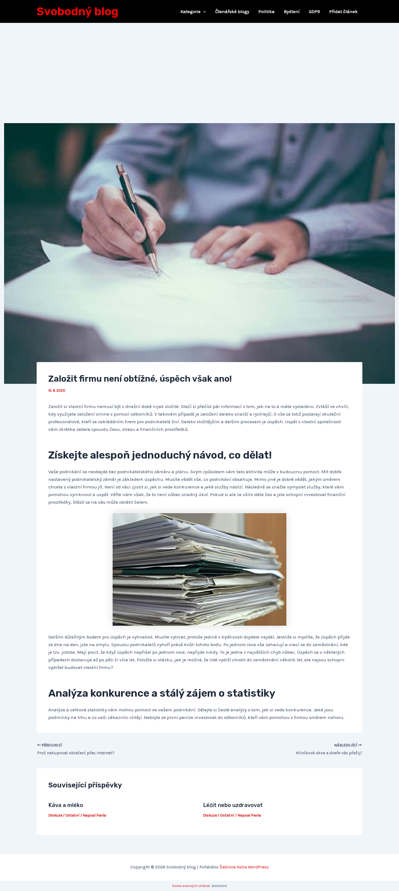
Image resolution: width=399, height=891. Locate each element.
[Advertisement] (199, 64)
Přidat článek (343, 11)
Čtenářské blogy (232, 11)
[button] (203, 11)
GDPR (314, 11)
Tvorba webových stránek (191, 886)
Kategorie (190, 11)
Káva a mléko (65, 805)
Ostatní (72, 815)
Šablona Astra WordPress (244, 867)
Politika (266, 11)
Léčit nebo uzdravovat (233, 805)
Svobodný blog (77, 11)
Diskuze (55, 815)
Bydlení (292, 11)
